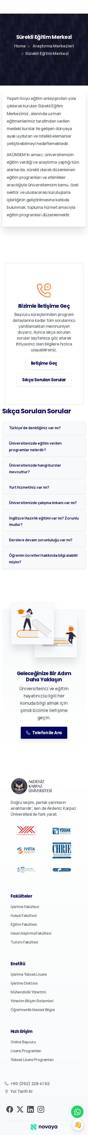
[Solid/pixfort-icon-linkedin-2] (30, 1109)
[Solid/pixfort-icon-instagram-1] (41, 1109)
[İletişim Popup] (77, 1124)
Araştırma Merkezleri (53, 46)
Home (20, 46)
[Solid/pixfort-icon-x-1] (20, 1109)
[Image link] (44, 1126)
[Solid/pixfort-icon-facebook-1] (10, 1109)
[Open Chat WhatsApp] (77, 1111)
